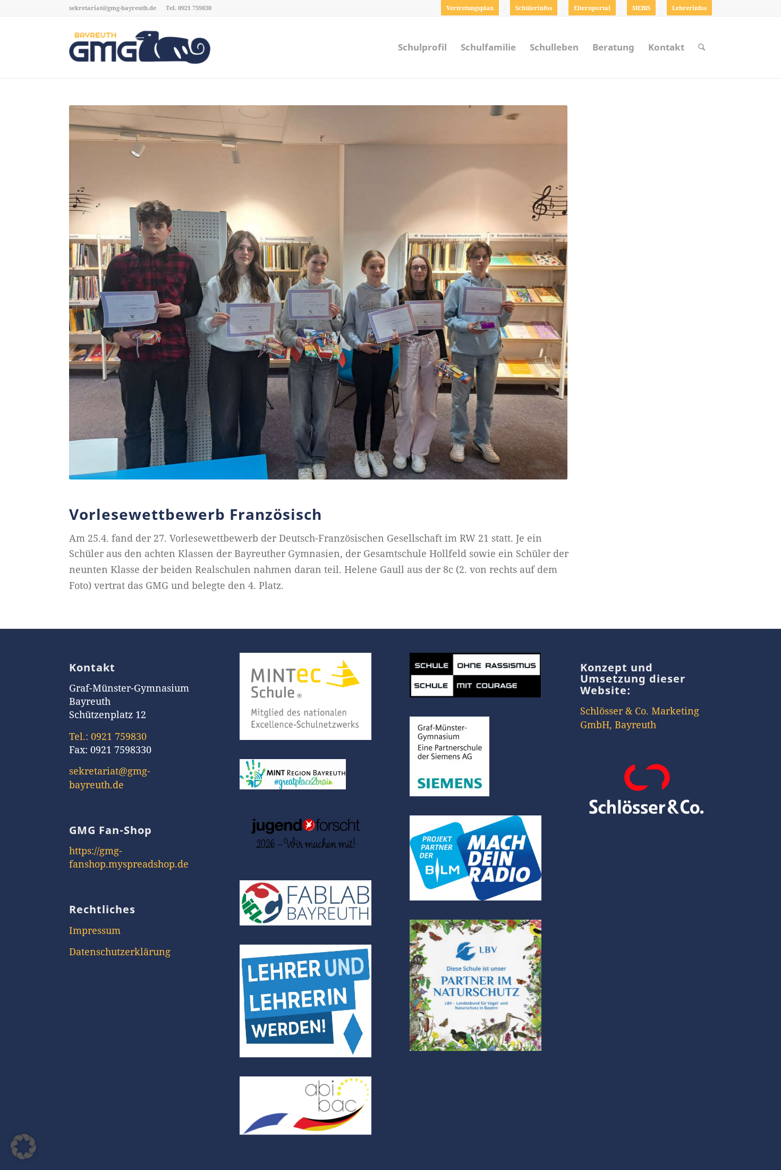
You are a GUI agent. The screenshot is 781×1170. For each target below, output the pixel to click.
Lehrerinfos (689, 8)
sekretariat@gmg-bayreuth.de (112, 8)
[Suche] (701, 47)
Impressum (95, 930)
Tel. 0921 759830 (188, 8)
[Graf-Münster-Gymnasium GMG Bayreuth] (139, 47)
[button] (23, 1146)
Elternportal (592, 8)
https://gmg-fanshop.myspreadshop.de (129, 857)
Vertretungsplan (470, 8)
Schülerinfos (533, 8)
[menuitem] (470, 8)
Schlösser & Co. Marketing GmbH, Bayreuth (639, 717)
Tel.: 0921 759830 (108, 736)
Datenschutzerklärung (120, 951)
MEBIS (641, 8)
